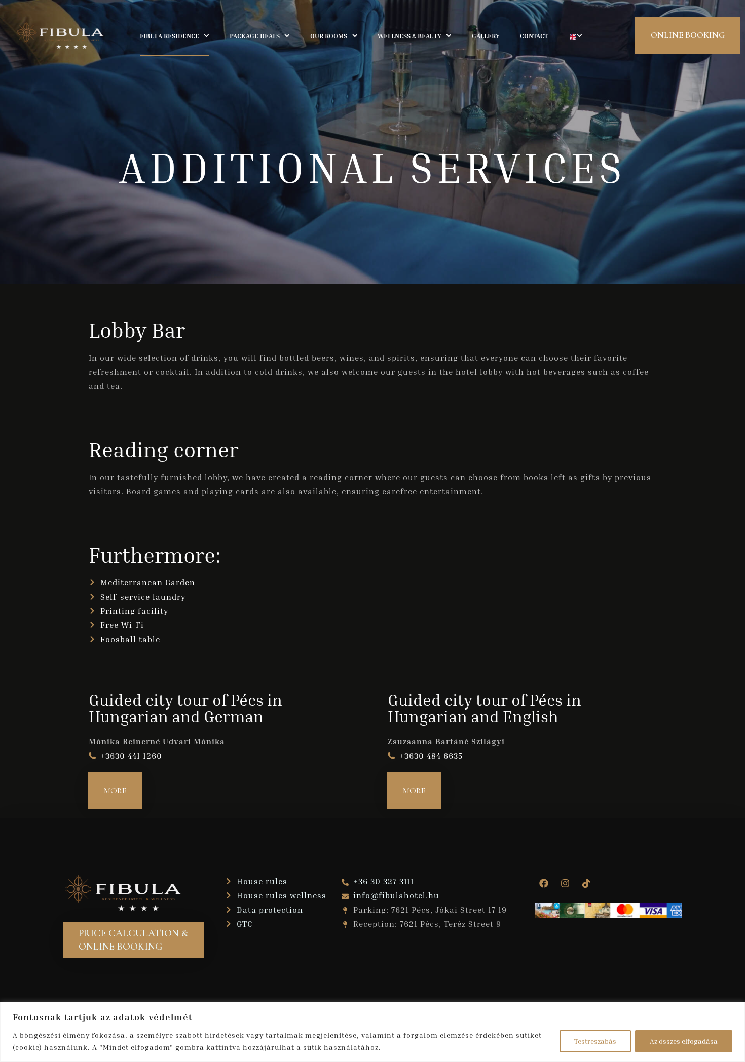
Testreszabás (595, 1041)
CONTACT (534, 36)
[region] (372, 1032)
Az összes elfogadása (684, 1041)
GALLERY (486, 36)
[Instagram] (565, 883)
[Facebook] (544, 883)
